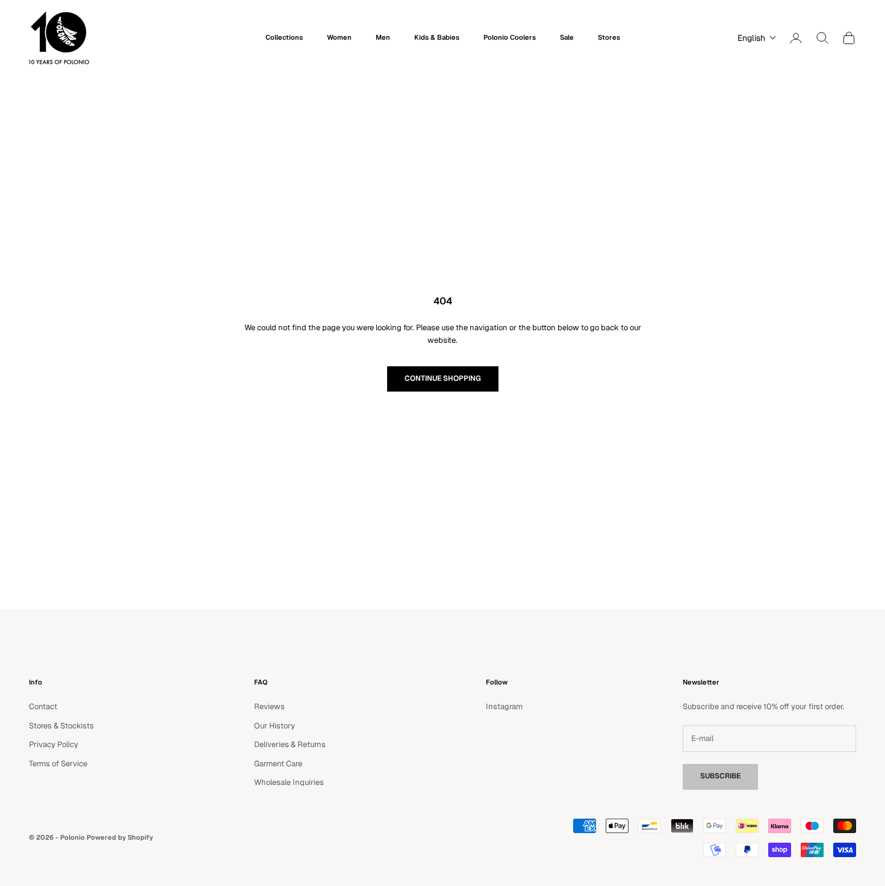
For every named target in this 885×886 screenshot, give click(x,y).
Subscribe (720, 776)
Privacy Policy (53, 744)
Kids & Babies (436, 37)
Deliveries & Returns (290, 744)
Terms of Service (58, 763)
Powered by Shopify (120, 837)
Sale (567, 37)
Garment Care (278, 763)
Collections (284, 37)
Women (339, 37)
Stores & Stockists (61, 726)
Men (383, 37)
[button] (754, 38)
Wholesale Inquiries (289, 782)
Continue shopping (443, 378)
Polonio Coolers (509, 37)
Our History (274, 726)
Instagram (504, 706)
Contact (43, 706)
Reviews (269, 706)
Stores (609, 37)
